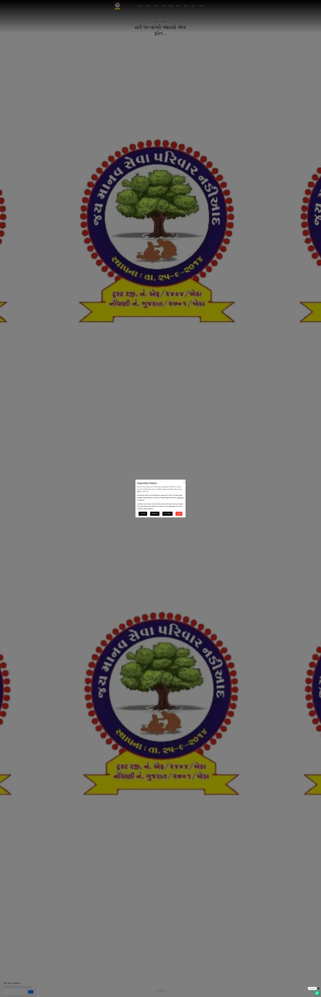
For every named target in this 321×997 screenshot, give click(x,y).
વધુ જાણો (142, 513)
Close (179, 513)
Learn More (167, 513)
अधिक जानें (155, 513)
